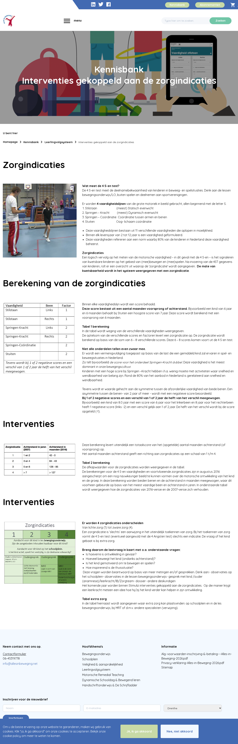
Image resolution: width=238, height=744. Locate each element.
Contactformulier (14, 654)
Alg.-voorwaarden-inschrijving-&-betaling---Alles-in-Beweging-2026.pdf (196, 656)
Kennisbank (31, 142)
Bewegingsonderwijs (96, 654)
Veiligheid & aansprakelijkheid (102, 664)
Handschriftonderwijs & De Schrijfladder (109, 685)
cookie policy (12, 736)
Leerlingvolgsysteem (59, 142)
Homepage (10, 142)
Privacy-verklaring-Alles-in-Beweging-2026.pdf (192, 663)
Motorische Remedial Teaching (103, 675)
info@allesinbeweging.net (20, 663)
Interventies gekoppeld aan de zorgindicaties (106, 142)
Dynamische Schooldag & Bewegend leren (111, 680)
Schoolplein (90, 659)
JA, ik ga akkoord (139, 731)
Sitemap (167, 667)
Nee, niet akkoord (180, 731)
